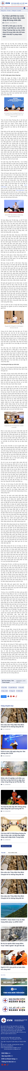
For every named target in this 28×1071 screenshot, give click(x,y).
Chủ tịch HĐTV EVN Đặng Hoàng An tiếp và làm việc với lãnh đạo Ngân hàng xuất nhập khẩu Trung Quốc (13, 835)
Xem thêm (3, 975)
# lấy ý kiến (4, 691)
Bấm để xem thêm (6, 846)
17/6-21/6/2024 (20, 190)
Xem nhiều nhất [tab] (12, 852)
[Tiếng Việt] (14, 3)
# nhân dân (19, 691)
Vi (24, 8)
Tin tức (9, 10)
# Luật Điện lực (13, 687)
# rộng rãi (12, 691)
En (26, 8)
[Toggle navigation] (2, 8)
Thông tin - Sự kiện (16, 10)
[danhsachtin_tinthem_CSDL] (14, 1009)
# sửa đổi (21, 687)
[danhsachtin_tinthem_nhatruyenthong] (14, 1000)
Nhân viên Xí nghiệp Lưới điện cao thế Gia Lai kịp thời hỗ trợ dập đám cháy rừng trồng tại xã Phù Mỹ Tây (13, 780)
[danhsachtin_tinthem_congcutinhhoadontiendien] (14, 991)
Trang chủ (3, 10)
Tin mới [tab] (3, 852)
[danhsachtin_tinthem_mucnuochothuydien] (14, 981)
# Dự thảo (4, 687)
